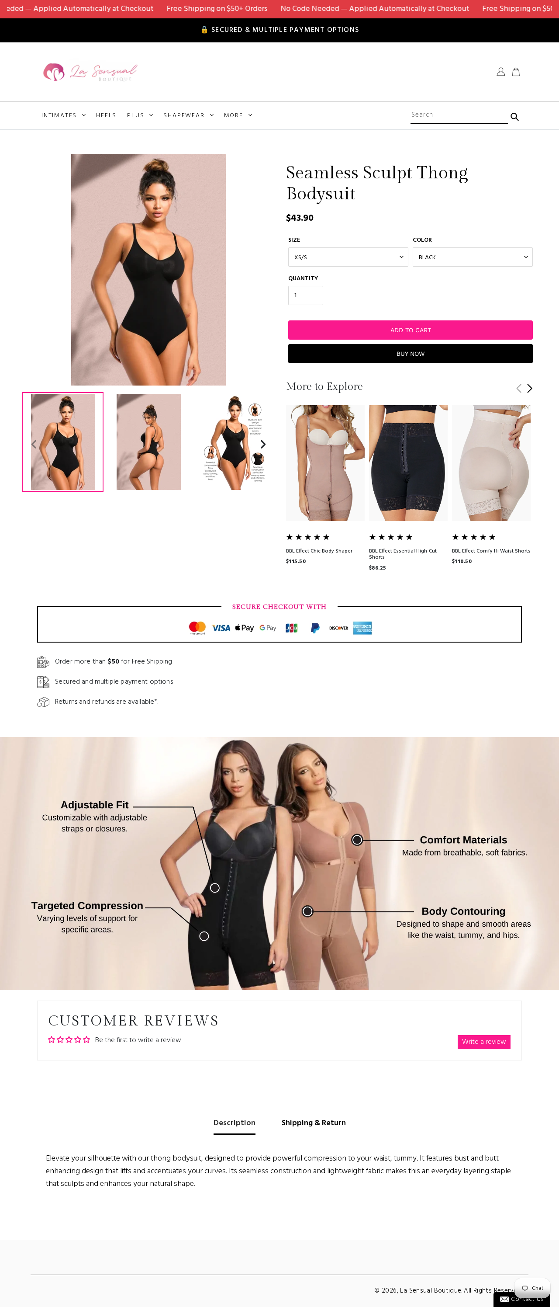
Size (294, 240)
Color (422, 240)
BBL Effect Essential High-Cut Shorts (403, 554)
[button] (529, 388)
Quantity (303, 278)
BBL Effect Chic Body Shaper (319, 551)
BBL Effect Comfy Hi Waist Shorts (491, 551)
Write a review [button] (484, 1042)
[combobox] (459, 115)
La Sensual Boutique (430, 1291)
